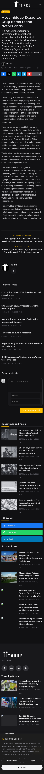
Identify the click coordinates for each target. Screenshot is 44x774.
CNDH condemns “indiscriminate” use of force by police (21, 358)
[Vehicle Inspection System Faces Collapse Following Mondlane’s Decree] (9, 594)
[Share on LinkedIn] (19, 74)
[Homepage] (22, 4)
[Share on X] (9, 74)
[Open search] (40, 4)
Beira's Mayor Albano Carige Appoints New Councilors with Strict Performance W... (22, 250)
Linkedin (10, 539)
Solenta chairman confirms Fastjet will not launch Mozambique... (30, 485)
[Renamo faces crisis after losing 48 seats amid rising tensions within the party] (9, 608)
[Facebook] (4, 668)
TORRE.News (24, 439)
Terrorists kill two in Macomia (16, 333)
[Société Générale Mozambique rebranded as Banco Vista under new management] (9, 720)
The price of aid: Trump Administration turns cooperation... (30, 468)
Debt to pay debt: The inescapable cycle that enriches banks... (29, 503)
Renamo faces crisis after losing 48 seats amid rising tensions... (29, 607)
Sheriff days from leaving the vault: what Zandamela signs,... (30, 450)
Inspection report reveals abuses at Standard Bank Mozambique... (30, 621)
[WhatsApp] (11, 668)
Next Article (21, 246)
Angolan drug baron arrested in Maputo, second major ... (21, 344)
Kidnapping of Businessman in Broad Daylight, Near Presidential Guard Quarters (22, 239)
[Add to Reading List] (39, 74)
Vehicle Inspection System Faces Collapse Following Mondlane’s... (30, 593)
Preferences (11, 761)
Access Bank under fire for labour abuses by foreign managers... (30, 684)
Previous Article (23, 235)
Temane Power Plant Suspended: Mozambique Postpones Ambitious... (30, 557)
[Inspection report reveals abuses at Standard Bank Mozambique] (9, 622)
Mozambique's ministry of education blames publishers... (19, 320)
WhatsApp (11, 532)
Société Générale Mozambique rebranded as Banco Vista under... (30, 719)
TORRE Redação (25, 564)
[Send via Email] (29, 74)
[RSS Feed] (13, 271)
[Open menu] (4, 4)
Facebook (11, 525)
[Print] (34, 74)
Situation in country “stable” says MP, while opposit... (20, 307)
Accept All (22, 767)
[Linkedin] (19, 668)
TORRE (14, 265)
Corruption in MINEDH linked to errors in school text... (21, 293)
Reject (32, 761)
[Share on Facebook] (3, 74)
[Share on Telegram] (24, 74)
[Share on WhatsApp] (14, 74)
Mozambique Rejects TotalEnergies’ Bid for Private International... (29, 576)
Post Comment (29, 410)
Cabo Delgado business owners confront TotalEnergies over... (30, 701)
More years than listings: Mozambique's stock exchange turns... (30, 433)
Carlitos (4, 312)
